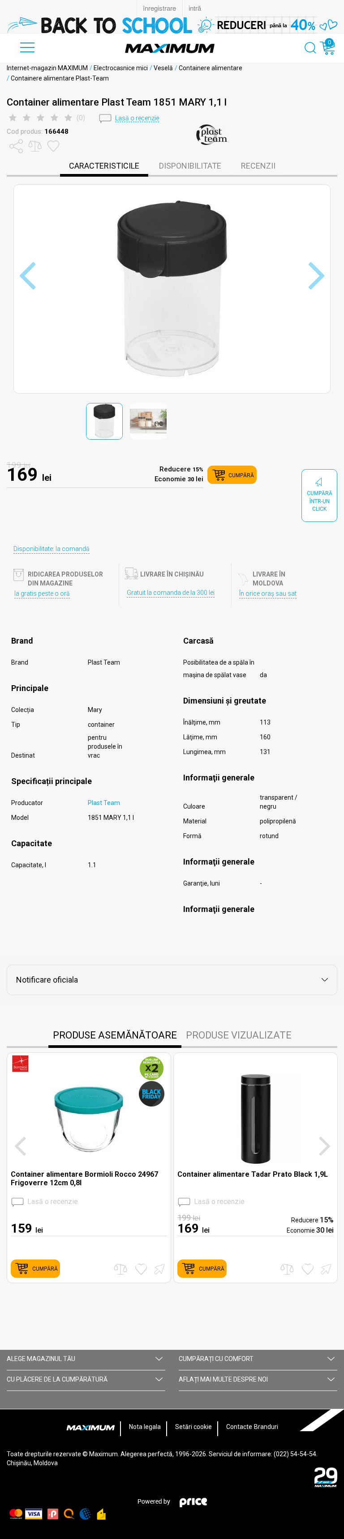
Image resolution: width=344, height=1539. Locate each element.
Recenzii (258, 165)
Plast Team (104, 802)
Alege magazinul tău (41, 1358)
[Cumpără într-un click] (158, 1268)
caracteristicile (104, 165)
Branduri (266, 1426)
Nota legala (145, 1426)
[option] (172, 25)
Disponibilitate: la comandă (51, 548)
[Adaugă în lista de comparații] (120, 1269)
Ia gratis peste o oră (42, 593)
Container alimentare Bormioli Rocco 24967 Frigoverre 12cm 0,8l (84, 1178)
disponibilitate (190, 165)
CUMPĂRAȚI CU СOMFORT (216, 1358)
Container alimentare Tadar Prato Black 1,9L (252, 1174)
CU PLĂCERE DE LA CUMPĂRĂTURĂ (57, 1379)
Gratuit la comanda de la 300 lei (171, 592)
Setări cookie (193, 1426)
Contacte (239, 1426)
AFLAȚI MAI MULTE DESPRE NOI (223, 1379)
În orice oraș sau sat (268, 593)
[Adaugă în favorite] (141, 1269)
